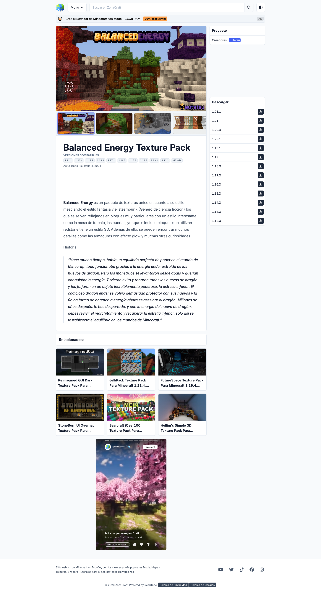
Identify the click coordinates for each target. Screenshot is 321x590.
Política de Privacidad (173, 584)
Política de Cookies (203, 584)
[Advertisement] (131, 183)
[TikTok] (241, 569)
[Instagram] (261, 569)
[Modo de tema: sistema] (260, 7)
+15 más (176, 160)
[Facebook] (251, 569)
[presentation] (160, 19)
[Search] (248, 7)
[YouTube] (221, 569)
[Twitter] (231, 569)
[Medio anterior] (62, 68)
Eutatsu (235, 40)
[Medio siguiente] (200, 68)
